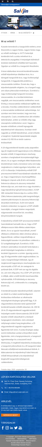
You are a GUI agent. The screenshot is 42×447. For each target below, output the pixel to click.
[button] (10, 26)
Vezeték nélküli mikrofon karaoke (21, 443)
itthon (4, 33)
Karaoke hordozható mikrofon (15, 441)
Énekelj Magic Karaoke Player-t (20, 445)
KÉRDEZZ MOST (10, 415)
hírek (12, 33)
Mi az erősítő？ (25, 33)
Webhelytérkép (22, 439)
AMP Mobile (33, 439)
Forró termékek (10, 439)
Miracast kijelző (31, 441)
